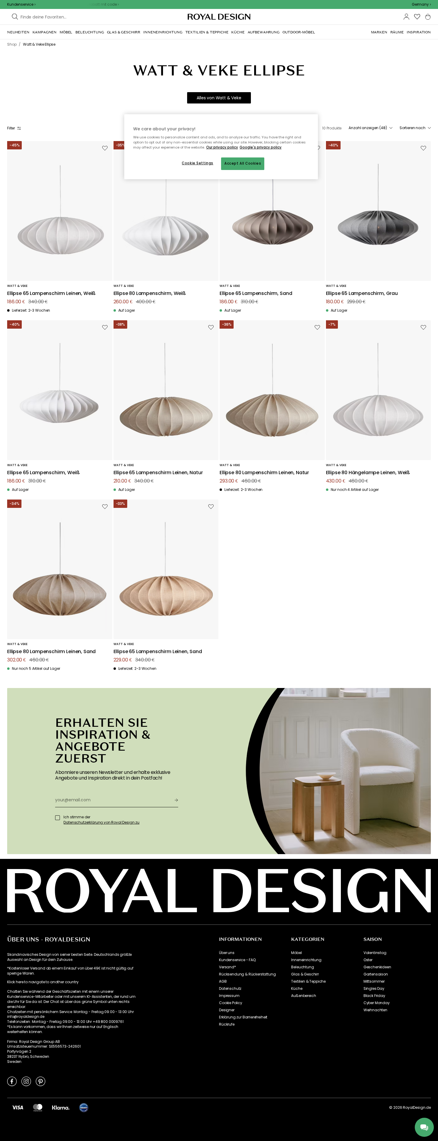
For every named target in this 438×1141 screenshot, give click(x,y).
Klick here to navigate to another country (42, 982)
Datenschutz (230, 988)
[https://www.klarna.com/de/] (60, 1107)
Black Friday (374, 996)
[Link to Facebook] (12, 1081)
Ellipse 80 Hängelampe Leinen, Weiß (368, 472)
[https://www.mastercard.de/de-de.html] (38, 1107)
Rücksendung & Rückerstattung (247, 974)
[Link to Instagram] (26, 1081)
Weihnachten (375, 1010)
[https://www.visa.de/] (17, 1107)
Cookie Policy (230, 1003)
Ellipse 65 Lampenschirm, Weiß (43, 472)
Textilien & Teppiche (308, 981)
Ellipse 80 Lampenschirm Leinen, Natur (264, 472)
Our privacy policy (222, 147)
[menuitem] (18, 32)
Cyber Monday (377, 1003)
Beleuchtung (302, 967)
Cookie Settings (197, 163)
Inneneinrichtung (306, 960)
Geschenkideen (377, 967)
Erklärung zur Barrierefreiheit (243, 1017)
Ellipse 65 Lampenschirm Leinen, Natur (158, 472)
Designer (226, 1010)
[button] (421, 4)
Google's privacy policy (261, 147)
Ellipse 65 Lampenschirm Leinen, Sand (158, 651)
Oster (368, 960)
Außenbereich (303, 996)
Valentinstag (375, 953)
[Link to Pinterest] (40, 1081)
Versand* (227, 967)
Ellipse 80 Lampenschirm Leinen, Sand (51, 651)
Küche (296, 988)
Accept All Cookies (242, 163)
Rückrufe (226, 1024)
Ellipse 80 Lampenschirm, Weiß (150, 293)
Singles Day (374, 988)
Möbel (296, 953)
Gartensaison (376, 974)
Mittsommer (374, 981)
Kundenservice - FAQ (237, 960)
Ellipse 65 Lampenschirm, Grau (362, 293)
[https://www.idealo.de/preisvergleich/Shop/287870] (83, 1107)
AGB (223, 981)
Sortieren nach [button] (412, 128)
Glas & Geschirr (305, 974)
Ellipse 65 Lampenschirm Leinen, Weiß (51, 293)
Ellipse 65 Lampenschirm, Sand (256, 293)
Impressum (229, 996)
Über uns (226, 953)
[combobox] (421, 4)
